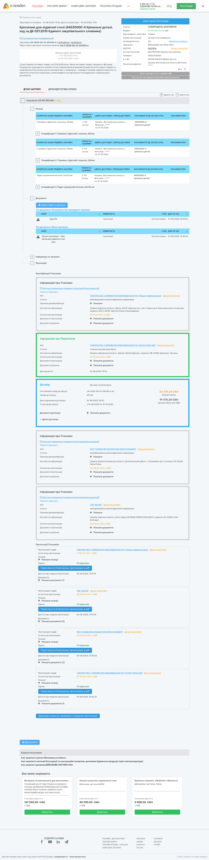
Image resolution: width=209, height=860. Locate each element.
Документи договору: (50, 413)
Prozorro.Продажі (111, 6)
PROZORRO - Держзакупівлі (113, 839)
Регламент (158, 839)
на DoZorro (76, 42)
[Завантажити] (38, 220)
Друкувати (30, 742)
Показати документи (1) (53, 580)
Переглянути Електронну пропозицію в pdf (65, 568)
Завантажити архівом (53, 205)
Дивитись (47, 812)
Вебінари (158, 842)
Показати (97, 303)
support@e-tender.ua (150, 6)
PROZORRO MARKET (57, 6)
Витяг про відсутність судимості (155, 74)
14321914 (152, 48)
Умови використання (77, 857)
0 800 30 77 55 (147, 4)
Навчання (140, 839)
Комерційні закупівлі (83, 6)
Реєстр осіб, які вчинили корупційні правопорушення (155, 77)
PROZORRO (37, 6)
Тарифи (157, 845)
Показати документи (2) (53, 621)
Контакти (140, 845)
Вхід (169, 6)
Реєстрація (186, 6)
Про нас (139, 848)
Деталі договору (50, 419)
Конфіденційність (61, 857)
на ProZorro (64, 42)
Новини (139, 842)
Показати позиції (50, 560)
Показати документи (103, 318)
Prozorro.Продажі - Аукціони (115, 845)
